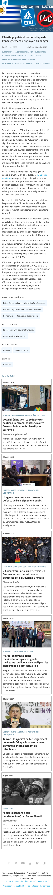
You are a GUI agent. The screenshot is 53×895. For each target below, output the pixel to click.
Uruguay (6, 350)
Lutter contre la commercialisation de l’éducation (24, 303)
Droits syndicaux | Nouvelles (14, 336)
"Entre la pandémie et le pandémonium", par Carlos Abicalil (26, 810)
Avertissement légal (11, 885)
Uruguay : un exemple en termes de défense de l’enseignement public (26, 491)
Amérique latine (21, 350)
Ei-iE (4, 3)
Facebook (9, 863)
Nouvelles (7, 364)
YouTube (23, 863)
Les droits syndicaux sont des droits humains (22, 309)
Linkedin (44, 863)
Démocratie (8, 315)
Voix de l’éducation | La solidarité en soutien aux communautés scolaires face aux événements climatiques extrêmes (26, 415)
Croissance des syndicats (27, 315)
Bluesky (37, 863)
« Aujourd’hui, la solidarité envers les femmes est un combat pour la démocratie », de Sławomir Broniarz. (26, 572)
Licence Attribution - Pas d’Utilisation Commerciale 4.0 (26, 881)
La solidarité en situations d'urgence (18, 329)
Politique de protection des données (35, 885)
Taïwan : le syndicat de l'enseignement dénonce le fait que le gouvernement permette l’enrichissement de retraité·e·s (26, 733)
